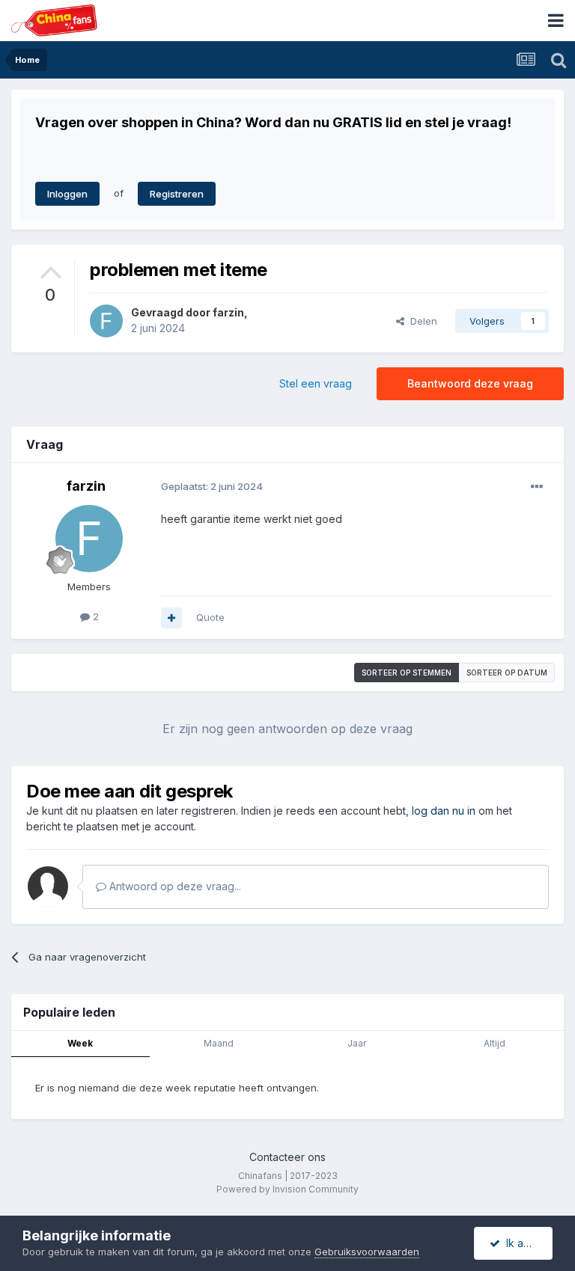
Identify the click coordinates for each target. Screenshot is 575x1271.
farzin (228, 312)
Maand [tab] (219, 1043)
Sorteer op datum (506, 672)
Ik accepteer (526, 1243)
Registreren (177, 194)
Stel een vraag (315, 383)
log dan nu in (443, 810)
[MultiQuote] (171, 617)
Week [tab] (80, 1043)
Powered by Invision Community (287, 1189)
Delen (420, 321)
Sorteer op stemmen (406, 672)
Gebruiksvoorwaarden (366, 1252)
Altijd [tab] (494, 1043)
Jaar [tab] (356, 1043)
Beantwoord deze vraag (470, 383)
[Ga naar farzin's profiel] (106, 320)
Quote (210, 617)
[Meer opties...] (537, 487)
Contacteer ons (287, 1157)
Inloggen (67, 194)
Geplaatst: (212, 486)
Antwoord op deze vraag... (173, 886)
